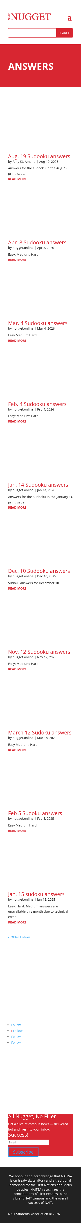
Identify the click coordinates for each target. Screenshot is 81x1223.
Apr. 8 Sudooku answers (37, 242)
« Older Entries (19, 937)
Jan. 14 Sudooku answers (38, 484)
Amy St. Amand (24, 161)
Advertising (16, 1088)
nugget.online (23, 248)
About (12, 1072)
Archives (14, 1077)
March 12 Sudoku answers (40, 732)
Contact (14, 1099)
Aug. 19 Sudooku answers (39, 156)
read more (17, 179)
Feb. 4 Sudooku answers (37, 404)
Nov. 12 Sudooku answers (39, 651)
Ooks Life (15, 1104)
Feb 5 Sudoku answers (35, 813)
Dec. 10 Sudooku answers (39, 570)
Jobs (11, 1093)
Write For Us (17, 1083)
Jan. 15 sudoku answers (36, 894)
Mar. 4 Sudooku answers (38, 323)
